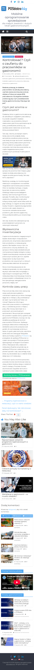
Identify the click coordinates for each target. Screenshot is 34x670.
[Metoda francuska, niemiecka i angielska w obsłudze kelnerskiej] (7, 531)
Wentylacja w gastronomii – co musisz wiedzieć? (15, 495)
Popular (7, 516)
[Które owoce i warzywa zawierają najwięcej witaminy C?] (7, 518)
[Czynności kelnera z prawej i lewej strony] (7, 544)
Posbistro (18, 74)
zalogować (12, 509)
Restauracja (19, 56)
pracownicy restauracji (23, 81)
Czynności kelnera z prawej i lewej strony (20, 546)
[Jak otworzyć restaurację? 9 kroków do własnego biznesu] (7, 555)
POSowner (21, 378)
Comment (28, 516)
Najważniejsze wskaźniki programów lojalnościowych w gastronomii (15, 442)
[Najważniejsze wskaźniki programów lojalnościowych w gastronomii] (17, 424)
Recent (17, 516)
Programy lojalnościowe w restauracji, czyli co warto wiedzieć (16, 402)
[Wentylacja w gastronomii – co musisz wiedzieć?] (17, 478)
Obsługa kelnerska (8, 56)
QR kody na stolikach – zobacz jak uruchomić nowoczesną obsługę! (21, 601)
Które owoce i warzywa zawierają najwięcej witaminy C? (22, 521)
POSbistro (25, 336)
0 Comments (8, 76)
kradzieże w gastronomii (9, 81)
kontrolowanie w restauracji (23, 78)
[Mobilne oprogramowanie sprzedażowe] (3, 31)
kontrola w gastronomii (8, 78)
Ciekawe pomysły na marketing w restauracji (16, 470)
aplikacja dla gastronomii (21, 76)
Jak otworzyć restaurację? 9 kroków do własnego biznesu (22, 557)
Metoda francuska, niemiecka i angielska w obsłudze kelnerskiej (22, 534)
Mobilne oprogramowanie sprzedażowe (17, 17)
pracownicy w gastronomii (9, 83)
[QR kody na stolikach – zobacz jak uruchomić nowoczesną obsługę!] (7, 599)
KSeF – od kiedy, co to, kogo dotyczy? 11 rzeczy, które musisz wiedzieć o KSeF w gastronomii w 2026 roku (22, 626)
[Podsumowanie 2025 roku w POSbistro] (7, 609)
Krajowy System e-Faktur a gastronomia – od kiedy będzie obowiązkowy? (22, 641)
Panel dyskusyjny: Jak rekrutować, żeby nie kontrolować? (16, 409)
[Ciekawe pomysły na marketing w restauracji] (17, 451)
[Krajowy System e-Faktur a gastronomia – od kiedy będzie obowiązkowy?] (7, 638)
